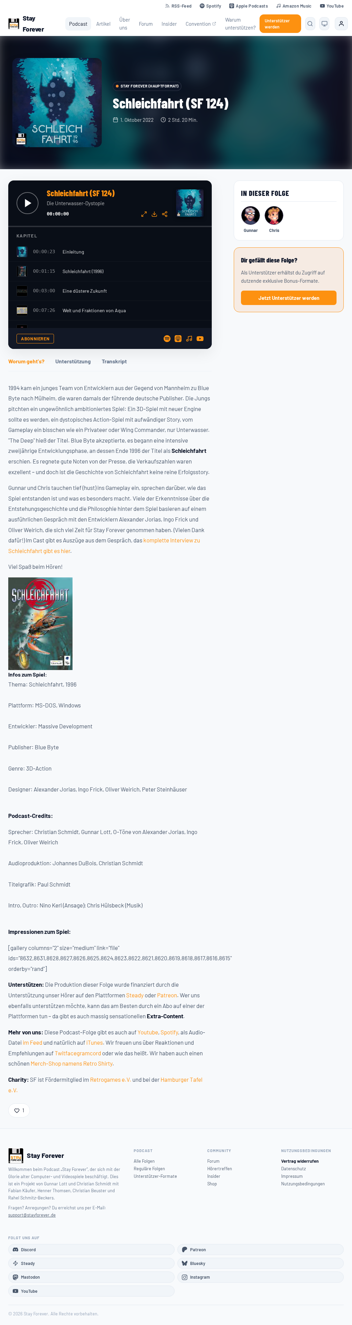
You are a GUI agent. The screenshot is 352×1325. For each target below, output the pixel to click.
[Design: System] (324, 23)
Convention (198, 24)
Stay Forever (33, 23)
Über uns (124, 23)
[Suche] (310, 23)
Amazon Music (297, 6)
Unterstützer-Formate (155, 1176)
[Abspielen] (27, 203)
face (71, 1053)
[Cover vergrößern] (57, 102)
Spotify (213, 6)
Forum (146, 24)
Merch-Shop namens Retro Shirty (71, 1063)
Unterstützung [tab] (73, 361)
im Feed (32, 1042)
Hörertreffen (219, 1168)
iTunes (94, 1042)
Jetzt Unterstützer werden (288, 298)
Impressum (292, 1176)
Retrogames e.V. (110, 1079)
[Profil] (341, 23)
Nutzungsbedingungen (303, 1183)
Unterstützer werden (277, 24)
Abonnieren (35, 338)
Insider (169, 24)
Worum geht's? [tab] (26, 361)
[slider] (110, 226)
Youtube (148, 1032)
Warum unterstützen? (240, 23)
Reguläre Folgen (149, 1168)
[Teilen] (165, 214)
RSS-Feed (182, 6)
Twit (60, 1053)
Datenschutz (293, 1168)
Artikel (103, 24)
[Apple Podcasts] (178, 338)
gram (83, 1053)
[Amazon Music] (189, 338)
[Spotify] (167, 338)
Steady (135, 995)
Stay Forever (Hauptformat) (149, 86)
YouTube (335, 6)
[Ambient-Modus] (144, 214)
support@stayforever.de (32, 1215)
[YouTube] (200, 338)
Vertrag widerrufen (300, 1161)
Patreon (167, 995)
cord (95, 1053)
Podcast (78, 24)
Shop (212, 1183)
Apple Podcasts (251, 6)
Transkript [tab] (114, 361)
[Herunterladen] (154, 214)
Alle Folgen (144, 1161)
